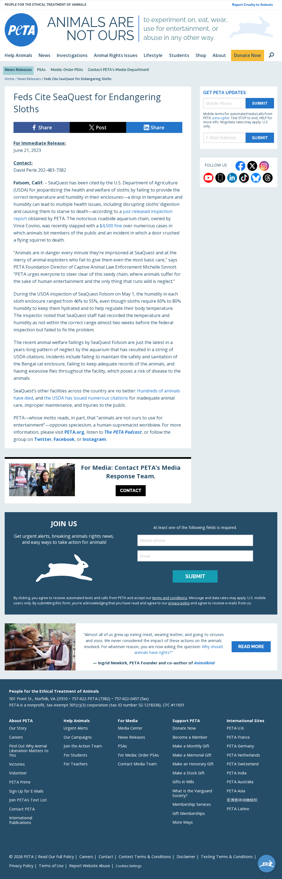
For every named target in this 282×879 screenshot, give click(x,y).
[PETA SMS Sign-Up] (220, 178)
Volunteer (18, 773)
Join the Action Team (83, 746)
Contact (106, 856)
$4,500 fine (111, 226)
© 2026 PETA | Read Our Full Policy (41, 856)
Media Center (130, 728)
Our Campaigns (78, 737)
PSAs (41, 69)
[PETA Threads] (268, 178)
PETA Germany (240, 746)
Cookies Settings (128, 866)
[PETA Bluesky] (256, 178)
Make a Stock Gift (188, 773)
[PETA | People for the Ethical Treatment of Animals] (21, 30)
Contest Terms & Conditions (145, 856)
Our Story (17, 728)
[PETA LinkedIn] (232, 178)
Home (9, 79)
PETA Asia (236, 790)
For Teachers (76, 763)
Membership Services (191, 804)
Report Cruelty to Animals (252, 5)
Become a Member (189, 737)
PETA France (238, 737)
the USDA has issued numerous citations (86, 398)
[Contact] (98, 481)
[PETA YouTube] (208, 178)
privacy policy (179, 602)
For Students (75, 755)
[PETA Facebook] (240, 166)
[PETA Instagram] (264, 166)
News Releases (18, 69)
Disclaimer (186, 856)
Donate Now (184, 728)
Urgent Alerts (76, 728)
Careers (16, 737)
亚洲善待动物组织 (242, 799)
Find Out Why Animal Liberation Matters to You (28, 750)
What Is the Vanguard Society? (192, 793)
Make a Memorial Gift (192, 755)
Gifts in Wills (183, 781)
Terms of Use (51, 865)
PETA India (236, 773)
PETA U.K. (236, 728)
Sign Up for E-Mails (26, 791)
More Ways (182, 822)
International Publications (20, 820)
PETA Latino (238, 808)
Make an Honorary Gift (193, 763)
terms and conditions (169, 597)
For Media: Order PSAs (138, 755)
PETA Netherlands (243, 755)
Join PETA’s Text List (28, 799)
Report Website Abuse (89, 865)
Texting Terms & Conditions (227, 856)
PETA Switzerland (243, 763)
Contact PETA (22, 809)
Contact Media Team (137, 763)
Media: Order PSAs (67, 69)
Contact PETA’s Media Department (118, 69)
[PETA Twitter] (252, 166)
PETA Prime (20, 782)
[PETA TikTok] (244, 178)
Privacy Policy (21, 865)
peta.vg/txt (221, 118)
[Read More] (141, 646)
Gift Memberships (188, 813)
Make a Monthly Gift (190, 746)
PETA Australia (240, 781)
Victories (17, 764)
